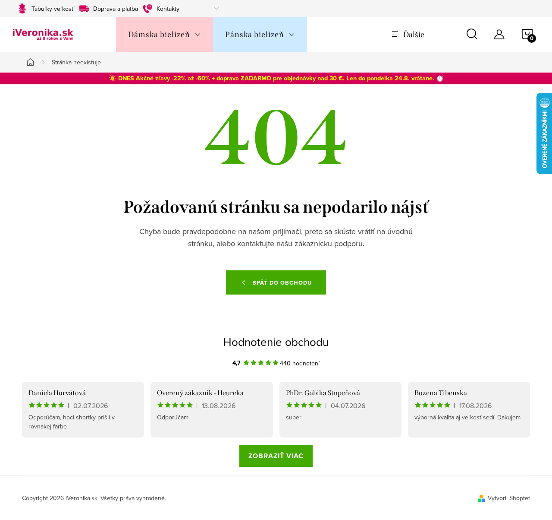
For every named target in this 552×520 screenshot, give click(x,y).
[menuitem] (164, 34)
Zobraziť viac (276, 456)
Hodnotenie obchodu (276, 341)
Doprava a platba (115, 8)
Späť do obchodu (282, 283)
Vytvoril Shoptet (509, 498)
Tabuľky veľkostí (53, 8)
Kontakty (168, 8)
